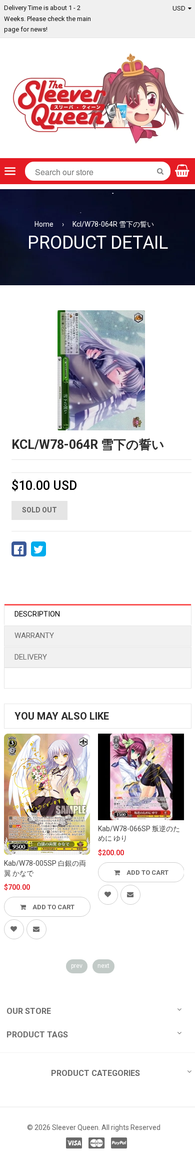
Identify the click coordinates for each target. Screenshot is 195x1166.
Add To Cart (52, 907)
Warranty (34, 635)
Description (37, 614)
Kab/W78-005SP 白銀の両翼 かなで (45, 868)
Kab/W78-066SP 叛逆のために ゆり (139, 834)
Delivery (30, 657)
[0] (19, 548)
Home (44, 224)
